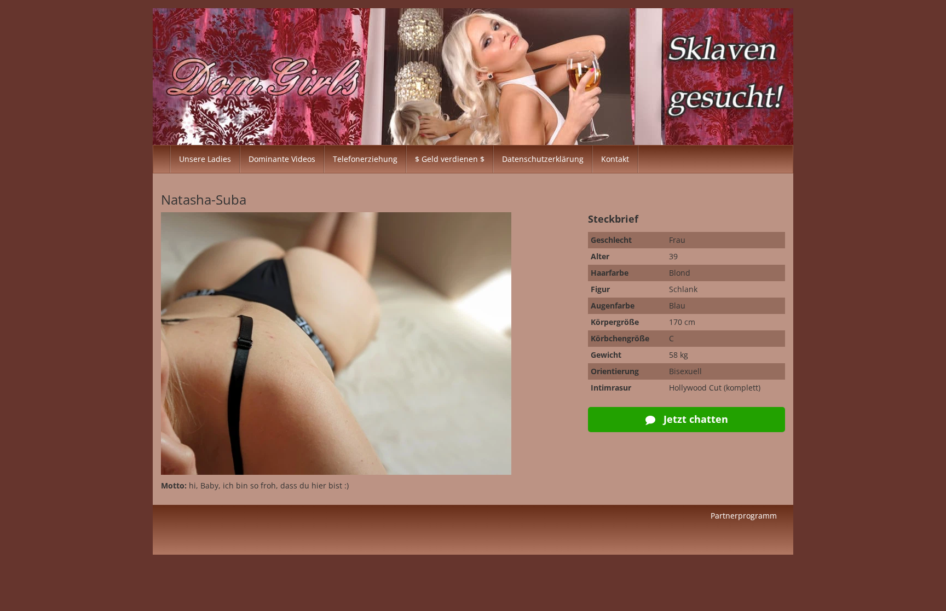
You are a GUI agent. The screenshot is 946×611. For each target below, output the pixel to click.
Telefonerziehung (365, 159)
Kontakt (615, 159)
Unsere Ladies (205, 159)
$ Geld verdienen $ (449, 159)
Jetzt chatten (694, 419)
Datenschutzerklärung (543, 159)
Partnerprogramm (744, 515)
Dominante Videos (282, 159)
